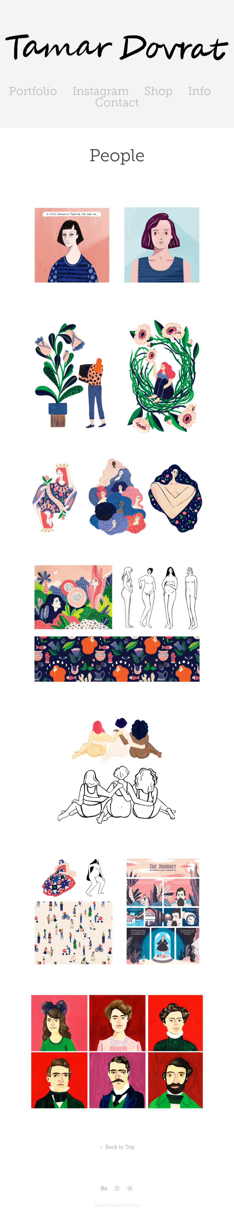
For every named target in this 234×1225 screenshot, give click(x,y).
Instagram (100, 91)
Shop (158, 91)
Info (199, 91)
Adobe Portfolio (127, 1205)
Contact (117, 102)
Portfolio (33, 91)
